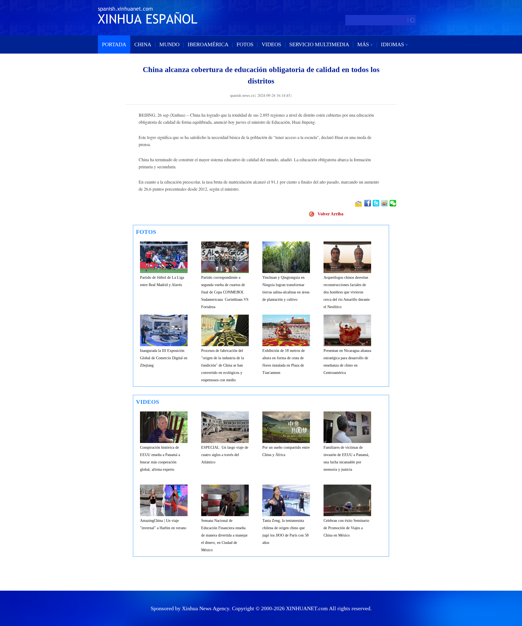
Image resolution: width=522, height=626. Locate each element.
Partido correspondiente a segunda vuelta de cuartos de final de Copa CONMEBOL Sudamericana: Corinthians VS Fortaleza (224, 292)
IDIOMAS (393, 44)
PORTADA (114, 44)
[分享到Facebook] (368, 203)
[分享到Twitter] (376, 203)
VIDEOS (271, 44)
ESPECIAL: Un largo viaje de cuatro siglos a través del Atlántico (224, 454)
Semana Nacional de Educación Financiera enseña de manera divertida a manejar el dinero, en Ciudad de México (224, 535)
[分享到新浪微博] (385, 203)
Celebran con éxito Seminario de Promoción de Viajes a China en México (346, 528)
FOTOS (245, 44)
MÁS (363, 44)
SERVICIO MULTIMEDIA (319, 44)
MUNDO (169, 44)
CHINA (142, 44)
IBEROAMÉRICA (208, 44)
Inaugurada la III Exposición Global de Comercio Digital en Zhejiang (163, 358)
